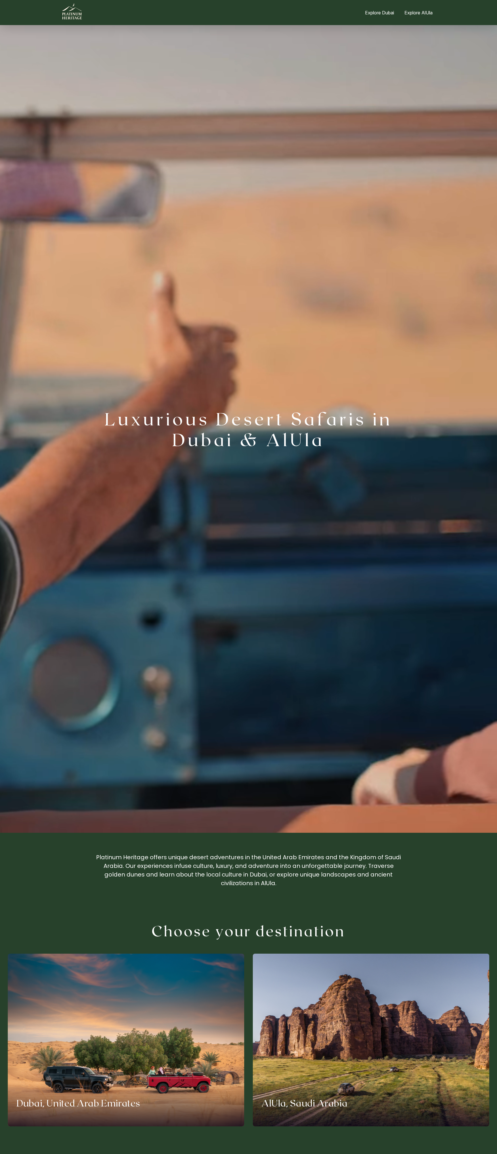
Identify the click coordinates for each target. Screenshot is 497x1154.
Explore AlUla (418, 13)
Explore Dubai (379, 13)
